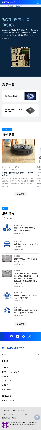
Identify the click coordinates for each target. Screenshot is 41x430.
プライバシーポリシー (18, 410)
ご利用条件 (5, 410)
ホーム (4, 6)
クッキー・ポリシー (8, 414)
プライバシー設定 (22, 414)
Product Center (24, 2)
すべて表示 (20, 194)
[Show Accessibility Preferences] (5, 425)
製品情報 (10, 6)
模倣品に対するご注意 (9, 418)
